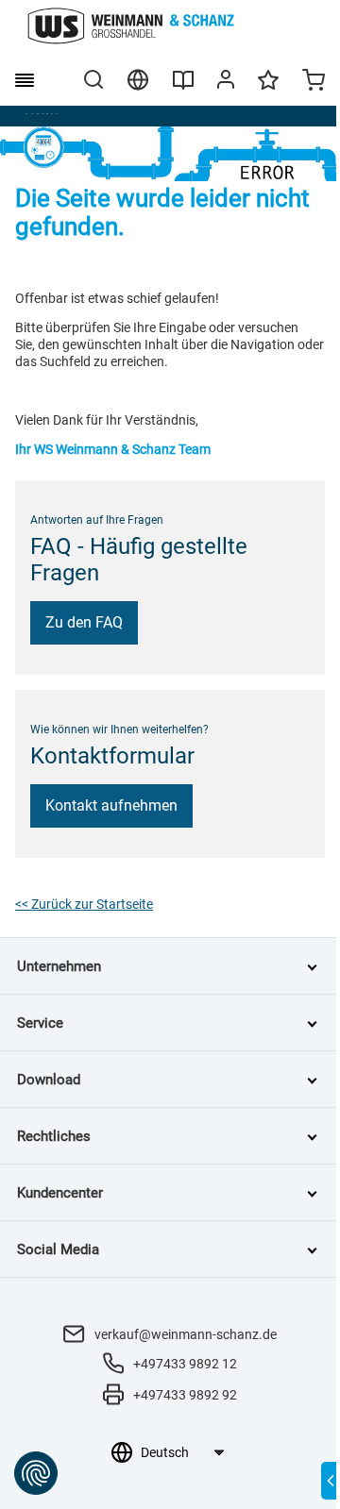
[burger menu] (24, 80)
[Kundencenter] (225, 83)
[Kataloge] (183, 86)
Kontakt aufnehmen (111, 805)
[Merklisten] (268, 88)
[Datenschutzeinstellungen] (36, 1473)
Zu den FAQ (84, 622)
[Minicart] (313, 82)
